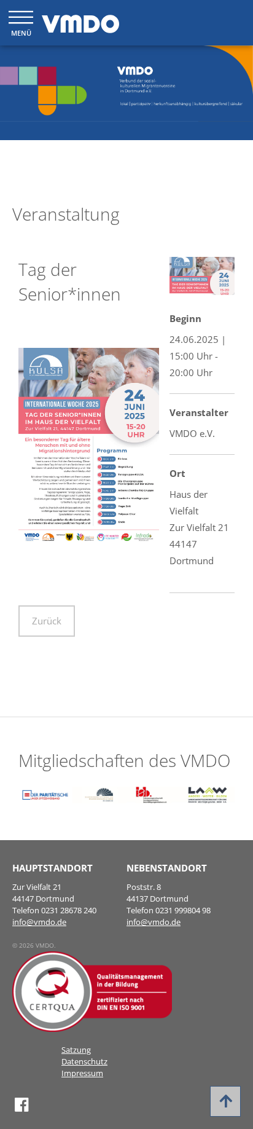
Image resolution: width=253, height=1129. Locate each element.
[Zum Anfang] (225, 1101)
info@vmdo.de (39, 921)
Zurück (46, 621)
